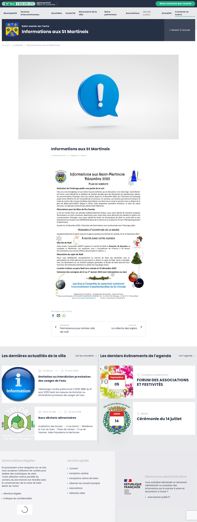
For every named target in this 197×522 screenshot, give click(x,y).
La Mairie (18, 45)
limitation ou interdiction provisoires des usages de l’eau (64, 379)
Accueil (5, 45)
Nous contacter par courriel (175, 3)
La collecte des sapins (124, 328)
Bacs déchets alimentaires (57, 418)
